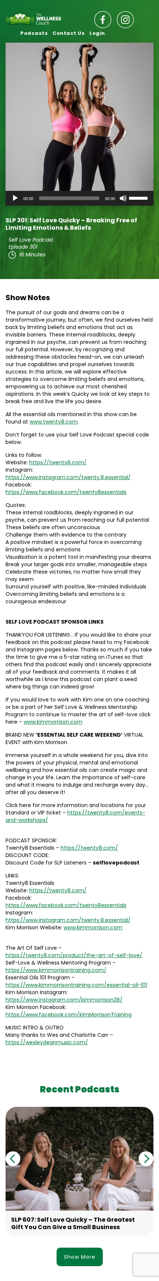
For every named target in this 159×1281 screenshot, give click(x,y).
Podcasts (34, 33)
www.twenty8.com (54, 421)
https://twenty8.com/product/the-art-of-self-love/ (74, 955)
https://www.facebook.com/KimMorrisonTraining (69, 1014)
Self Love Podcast (31, 239)
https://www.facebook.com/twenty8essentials (66, 492)
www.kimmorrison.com (53, 722)
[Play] (15, 198)
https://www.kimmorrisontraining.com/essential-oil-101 (76, 985)
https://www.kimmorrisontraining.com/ (56, 970)
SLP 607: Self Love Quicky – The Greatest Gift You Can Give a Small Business (73, 1223)
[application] (79, 198)
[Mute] (123, 198)
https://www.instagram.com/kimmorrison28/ (64, 999)
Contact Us (69, 33)
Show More (79, 1257)
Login (97, 33)
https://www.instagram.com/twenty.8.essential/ (68, 477)
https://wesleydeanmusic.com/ (47, 1042)
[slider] (139, 197)
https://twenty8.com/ (58, 462)
